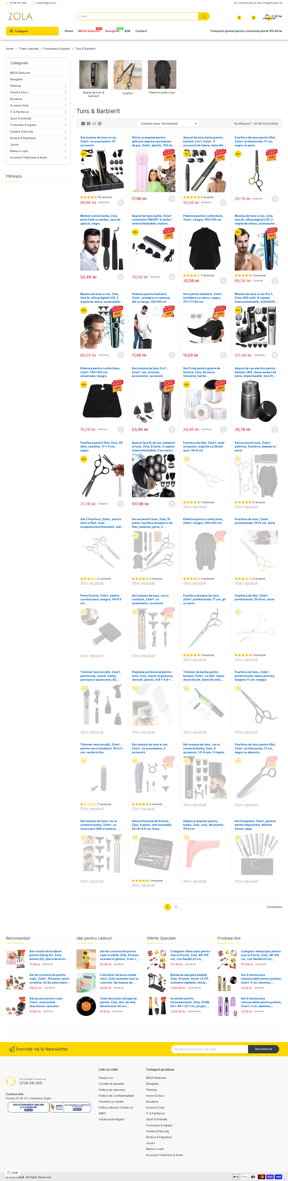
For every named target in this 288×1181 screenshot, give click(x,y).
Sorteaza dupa (150, 123)
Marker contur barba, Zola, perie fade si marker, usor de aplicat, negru (100, 219)
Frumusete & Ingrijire (159, 1125)
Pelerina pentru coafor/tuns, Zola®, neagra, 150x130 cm (203, 217)
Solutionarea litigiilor (112, 1119)
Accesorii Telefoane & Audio (164, 1155)
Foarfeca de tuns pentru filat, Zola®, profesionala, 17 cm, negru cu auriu (255, 141)
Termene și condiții (111, 1101)
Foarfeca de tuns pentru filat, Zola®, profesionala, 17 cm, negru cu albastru (255, 748)
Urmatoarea (274, 907)
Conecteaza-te (247, 2)
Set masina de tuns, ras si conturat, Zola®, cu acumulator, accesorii (150, 599)
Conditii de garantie (111, 1083)
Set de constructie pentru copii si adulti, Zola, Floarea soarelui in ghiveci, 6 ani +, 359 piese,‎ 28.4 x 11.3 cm (119, 955)
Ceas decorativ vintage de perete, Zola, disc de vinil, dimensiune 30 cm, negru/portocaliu (118, 1002)
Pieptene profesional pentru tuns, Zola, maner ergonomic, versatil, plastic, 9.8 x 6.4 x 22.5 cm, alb (153, 676)
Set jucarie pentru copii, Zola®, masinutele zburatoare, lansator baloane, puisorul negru (46, 1002)
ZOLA (20, 1177)
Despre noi (106, 1077)
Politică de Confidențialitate (116, 1095)
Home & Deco (155, 1095)
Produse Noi (228, 938)
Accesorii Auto (155, 1107)
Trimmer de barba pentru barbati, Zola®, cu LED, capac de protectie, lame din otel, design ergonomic (204, 676)
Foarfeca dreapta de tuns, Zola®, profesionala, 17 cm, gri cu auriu (204, 599)
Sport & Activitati (156, 1119)
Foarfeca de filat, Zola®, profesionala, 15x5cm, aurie (254, 597)
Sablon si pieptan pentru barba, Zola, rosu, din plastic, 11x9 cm (204, 824)
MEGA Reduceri (156, 1077)
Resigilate (152, 1083)
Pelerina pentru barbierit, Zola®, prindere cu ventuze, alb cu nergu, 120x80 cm (151, 297)
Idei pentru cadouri (94, 938)
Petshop (151, 1089)
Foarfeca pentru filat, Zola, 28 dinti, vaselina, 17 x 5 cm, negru (101, 446)
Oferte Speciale (161, 938)
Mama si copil (155, 1149)
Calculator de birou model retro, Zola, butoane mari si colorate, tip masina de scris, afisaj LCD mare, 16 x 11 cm (119, 979)
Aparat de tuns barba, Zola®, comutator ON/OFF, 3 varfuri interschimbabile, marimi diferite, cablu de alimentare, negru (152, 220)
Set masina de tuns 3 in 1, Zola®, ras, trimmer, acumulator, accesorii (149, 372)
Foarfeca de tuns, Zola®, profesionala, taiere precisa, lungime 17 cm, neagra (255, 675)
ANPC (102, 1113)
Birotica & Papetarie (159, 1137)
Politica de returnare (112, 1089)
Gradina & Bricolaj (157, 1131)
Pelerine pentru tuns (162, 92)
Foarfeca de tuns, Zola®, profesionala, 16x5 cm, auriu (255, 521)
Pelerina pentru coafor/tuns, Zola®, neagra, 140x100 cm (203, 521)
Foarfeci (128, 93)
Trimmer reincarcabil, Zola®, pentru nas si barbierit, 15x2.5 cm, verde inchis (101, 748)
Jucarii (150, 1143)
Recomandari (18, 938)
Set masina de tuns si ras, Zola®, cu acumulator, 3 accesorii (150, 748)
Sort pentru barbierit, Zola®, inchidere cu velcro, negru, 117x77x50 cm (203, 297)
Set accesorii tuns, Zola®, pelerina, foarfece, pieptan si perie (255, 446)
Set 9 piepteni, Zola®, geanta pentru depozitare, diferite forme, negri (255, 824)
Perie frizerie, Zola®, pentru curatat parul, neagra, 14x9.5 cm (100, 599)
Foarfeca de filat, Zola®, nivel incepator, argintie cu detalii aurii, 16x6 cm (203, 446)
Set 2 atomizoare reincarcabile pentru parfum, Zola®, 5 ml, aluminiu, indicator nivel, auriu (261, 979)
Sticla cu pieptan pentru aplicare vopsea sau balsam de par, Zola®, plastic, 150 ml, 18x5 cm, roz (152, 141)
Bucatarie (152, 1101)
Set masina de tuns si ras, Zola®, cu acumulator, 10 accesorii (98, 141)
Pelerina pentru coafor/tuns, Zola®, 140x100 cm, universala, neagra (100, 372)
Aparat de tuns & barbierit (93, 94)
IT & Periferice (155, 1113)
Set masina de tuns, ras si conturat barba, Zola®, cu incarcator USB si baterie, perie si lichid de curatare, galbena (98, 825)
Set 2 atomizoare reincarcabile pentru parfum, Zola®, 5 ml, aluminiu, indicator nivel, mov (261, 1002)
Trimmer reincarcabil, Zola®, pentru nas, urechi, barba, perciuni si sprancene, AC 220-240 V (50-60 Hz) (100, 676)
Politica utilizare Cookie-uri (116, 1107)
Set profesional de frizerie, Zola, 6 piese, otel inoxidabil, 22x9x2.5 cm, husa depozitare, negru (152, 825)
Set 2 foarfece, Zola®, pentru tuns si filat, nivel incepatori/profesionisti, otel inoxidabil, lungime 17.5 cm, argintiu (100, 523)
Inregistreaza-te (272, 2)
